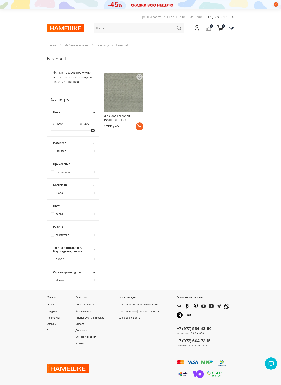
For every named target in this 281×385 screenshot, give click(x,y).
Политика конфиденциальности (139, 311)
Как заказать (83, 311)
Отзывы (51, 324)
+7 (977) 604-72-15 (193, 340)
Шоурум (52, 311)
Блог (50, 330)
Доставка (81, 330)
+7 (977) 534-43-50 (221, 17)
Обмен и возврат (85, 336)
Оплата (79, 324)
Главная (52, 45)
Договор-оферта (129, 317)
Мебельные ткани (76, 45)
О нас (50, 304)
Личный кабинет (85, 304)
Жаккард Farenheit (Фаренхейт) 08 (117, 117)
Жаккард (103, 45)
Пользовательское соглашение (138, 304)
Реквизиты (53, 317)
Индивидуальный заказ (89, 317)
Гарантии (80, 343)
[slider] (93, 130)
